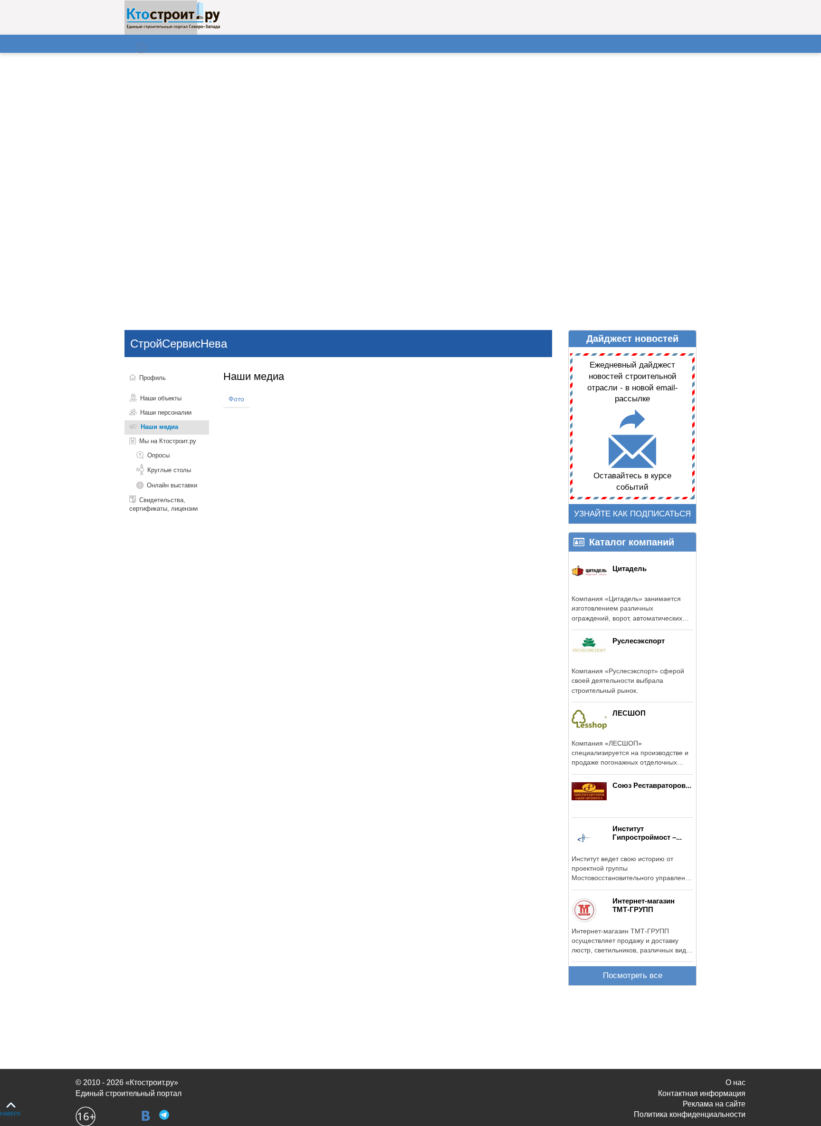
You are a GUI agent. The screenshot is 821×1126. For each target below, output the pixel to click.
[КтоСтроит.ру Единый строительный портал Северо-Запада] (173, 27)
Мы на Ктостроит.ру (167, 441)
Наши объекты (160, 398)
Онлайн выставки (172, 485)
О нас (735, 1082)
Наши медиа (159, 426)
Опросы (158, 455)
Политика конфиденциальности (689, 1114)
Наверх (10, 1113)
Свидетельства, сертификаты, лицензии (163, 504)
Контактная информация (701, 1093)
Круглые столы (169, 470)
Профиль (152, 377)
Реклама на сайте (714, 1104)
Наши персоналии (165, 412)
